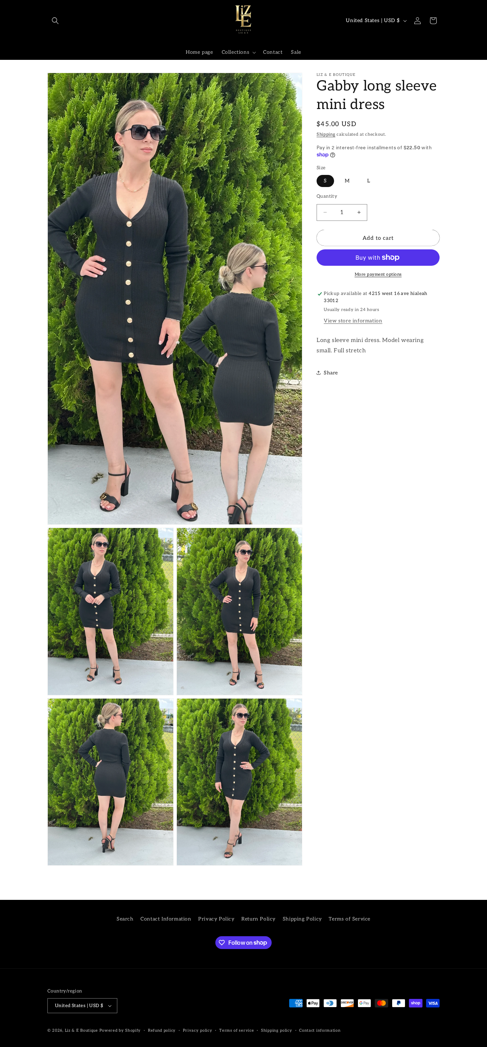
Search (125, 919)
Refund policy (162, 1030)
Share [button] (331, 372)
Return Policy (258, 919)
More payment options (378, 274)
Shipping (326, 134)
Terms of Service (349, 919)
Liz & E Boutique (81, 1030)
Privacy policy (197, 1030)
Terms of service (236, 1030)
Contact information (319, 1030)
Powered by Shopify (120, 1030)
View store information (353, 320)
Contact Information (165, 919)
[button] (55, 20)
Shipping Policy (302, 919)
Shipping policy (276, 1030)
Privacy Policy (216, 919)
